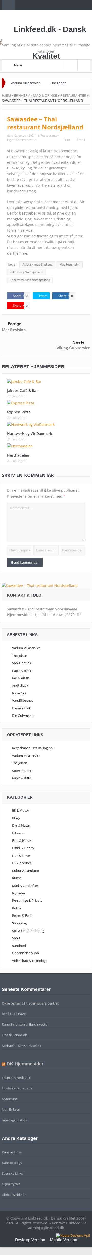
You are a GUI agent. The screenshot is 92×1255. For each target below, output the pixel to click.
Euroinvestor (39, 1024)
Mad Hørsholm (70, 264)
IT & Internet (21, 863)
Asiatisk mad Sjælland (37, 264)
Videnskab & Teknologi (29, 960)
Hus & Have (21, 855)
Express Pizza (19, 412)
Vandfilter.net (22, 700)
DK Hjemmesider (25, 1063)
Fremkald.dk (21, 708)
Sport (16, 938)
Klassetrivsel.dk (29, 1045)
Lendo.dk (20, 1035)
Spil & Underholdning (28, 930)
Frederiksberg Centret (42, 1003)
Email (81, 139)
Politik (16, 908)
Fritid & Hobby (23, 848)
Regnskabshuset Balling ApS (33, 748)
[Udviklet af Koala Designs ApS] (73, 1235)
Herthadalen (18, 455)
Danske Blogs (12, 1162)
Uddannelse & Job (25, 953)
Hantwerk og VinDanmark (29, 433)
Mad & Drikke (45, 95)
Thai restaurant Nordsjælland (30, 280)
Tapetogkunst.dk (14, 1120)
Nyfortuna (10, 1099)
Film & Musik (21, 840)
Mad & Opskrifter (25, 885)
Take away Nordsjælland (26, 272)
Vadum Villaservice (25, 83)
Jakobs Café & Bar (22, 390)
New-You (19, 693)
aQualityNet (11, 1184)
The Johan (58, 83)
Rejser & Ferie (22, 915)
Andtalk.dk (20, 685)
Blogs (16, 818)
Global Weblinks (14, 1194)
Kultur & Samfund (25, 870)
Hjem (6, 95)
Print (66, 139)
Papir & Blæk (21, 670)
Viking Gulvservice (73, 347)
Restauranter (73, 95)
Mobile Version (63, 1239)
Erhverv (22, 95)
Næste (78, 342)
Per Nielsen (20, 678)
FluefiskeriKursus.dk (17, 1088)
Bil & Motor (20, 810)
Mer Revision (14, 329)
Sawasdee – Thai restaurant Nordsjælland (45, 123)
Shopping (19, 923)
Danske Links (12, 1152)
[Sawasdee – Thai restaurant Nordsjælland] (40, 585)
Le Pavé (20, 1013)
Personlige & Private (27, 900)
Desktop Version (30, 1239)
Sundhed (19, 945)
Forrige (14, 324)
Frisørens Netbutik (16, 1077)
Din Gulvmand (23, 715)
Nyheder (18, 893)
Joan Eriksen (11, 1109)
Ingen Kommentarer (21, 139)
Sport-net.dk (21, 663)
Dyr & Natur (21, 825)
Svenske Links (12, 1173)
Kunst (16, 878)
